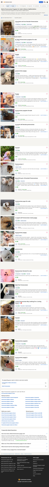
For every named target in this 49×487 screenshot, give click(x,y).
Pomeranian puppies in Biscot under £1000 (34, 417)
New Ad (41, 2)
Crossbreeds (36, 5)
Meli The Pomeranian (21, 285)
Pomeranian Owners (8, 2)
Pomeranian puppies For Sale (7, 459)
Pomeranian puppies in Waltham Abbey (9, 405)
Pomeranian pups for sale (22, 201)
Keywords (30, 5)
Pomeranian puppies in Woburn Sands (32, 399)
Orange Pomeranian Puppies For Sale (7, 471)
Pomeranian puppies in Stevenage (32, 405)
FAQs (34, 475)
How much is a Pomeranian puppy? (24, 467)
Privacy (34, 472)
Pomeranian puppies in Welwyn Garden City (33, 401)
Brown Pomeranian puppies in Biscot (8, 415)
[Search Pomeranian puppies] (45, 2)
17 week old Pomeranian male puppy (26, 218)
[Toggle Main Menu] (2, 2)
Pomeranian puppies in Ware (7, 403)
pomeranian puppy (21, 71)
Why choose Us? (20, 469)
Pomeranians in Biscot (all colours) (9, 383)
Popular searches (20, 465)
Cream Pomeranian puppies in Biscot (8, 419)
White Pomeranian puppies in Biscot (8, 413)
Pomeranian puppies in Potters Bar (32, 407)
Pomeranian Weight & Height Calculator (39, 466)
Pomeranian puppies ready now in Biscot (9, 424)
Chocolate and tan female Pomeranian (26, 21)
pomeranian (18, 249)
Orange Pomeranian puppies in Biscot (8, 417)
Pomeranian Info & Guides (38, 459)
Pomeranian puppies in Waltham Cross (32, 403)
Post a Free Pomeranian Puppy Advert (23, 463)
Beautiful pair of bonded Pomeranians (26, 178)
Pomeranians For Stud (21, 457)
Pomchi (17, 147)
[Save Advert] (46, 21)
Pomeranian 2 (19, 164)
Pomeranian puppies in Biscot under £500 (34, 413)
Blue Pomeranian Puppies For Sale (8, 469)
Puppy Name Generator (37, 470)
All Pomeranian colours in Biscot (7, 420)
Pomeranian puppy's (21, 357)
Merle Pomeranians (28, 453)
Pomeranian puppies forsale (23, 110)
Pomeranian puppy (21, 232)
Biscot (22, 453)
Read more (46, 15)
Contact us (35, 463)
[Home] (1, 453)
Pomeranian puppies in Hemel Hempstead (9, 397)
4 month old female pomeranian (24, 124)
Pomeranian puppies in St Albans (7, 407)
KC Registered (23, 5)
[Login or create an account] (47, 2)
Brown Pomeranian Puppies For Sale (8, 467)
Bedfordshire (17, 453)
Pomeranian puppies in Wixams (7, 401)
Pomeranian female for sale (23, 271)
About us (35, 461)
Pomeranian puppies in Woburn (7, 399)
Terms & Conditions (37, 473)
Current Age (43, 5)
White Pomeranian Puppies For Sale (8, 463)
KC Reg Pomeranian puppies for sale (26, 39)
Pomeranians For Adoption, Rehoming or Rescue (22, 460)
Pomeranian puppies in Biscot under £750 (34, 415)
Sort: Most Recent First (6, 17)
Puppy (17, 54)
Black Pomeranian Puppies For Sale (8, 465)
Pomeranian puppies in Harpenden (32, 397)
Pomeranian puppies (21, 341)
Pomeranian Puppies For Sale (8, 453)
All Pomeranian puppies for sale (8, 393)
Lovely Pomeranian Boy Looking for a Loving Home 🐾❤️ (28, 302)
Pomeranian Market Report (38, 468)
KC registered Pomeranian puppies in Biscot (10, 422)
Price (17, 5)
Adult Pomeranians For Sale (6, 461)
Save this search (18, 17)
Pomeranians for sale (6, 457)
